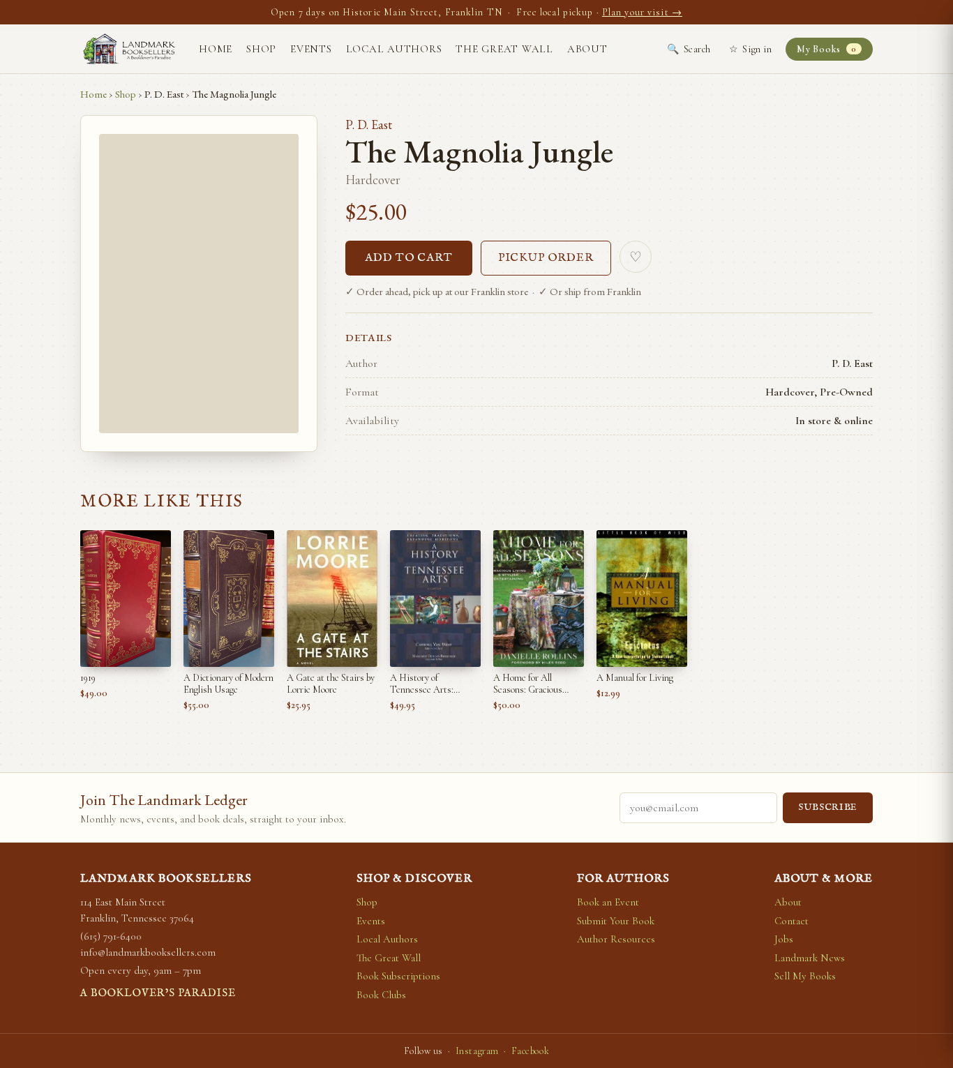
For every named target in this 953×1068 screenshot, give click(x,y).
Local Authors (394, 49)
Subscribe (827, 807)
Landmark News (809, 958)
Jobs (783, 939)
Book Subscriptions (398, 976)
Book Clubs (381, 994)
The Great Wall (504, 49)
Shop (261, 49)
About (587, 49)
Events (311, 49)
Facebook (530, 1051)
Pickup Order (546, 258)
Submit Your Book (615, 921)
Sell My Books (805, 976)
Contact (791, 921)
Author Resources (616, 939)
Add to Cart (409, 258)
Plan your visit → (642, 12)
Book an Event (608, 902)
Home (215, 49)
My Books (826, 49)
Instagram (477, 1051)
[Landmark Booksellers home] (129, 49)
